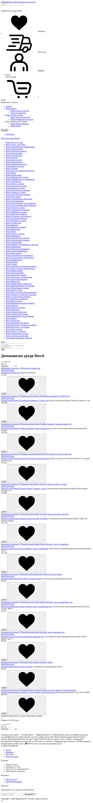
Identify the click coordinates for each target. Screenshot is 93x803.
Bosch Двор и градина (20, 111)
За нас (8, 750)
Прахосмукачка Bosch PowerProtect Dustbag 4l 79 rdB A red (25, 401)
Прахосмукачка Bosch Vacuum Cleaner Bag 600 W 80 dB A (24, 519)
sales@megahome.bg (14, 782)
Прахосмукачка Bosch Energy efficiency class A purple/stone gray (26, 607)
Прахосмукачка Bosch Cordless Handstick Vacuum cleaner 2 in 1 (26, 428)
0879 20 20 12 (11, 779)
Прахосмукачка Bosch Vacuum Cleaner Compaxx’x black (23, 488)
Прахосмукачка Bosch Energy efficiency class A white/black (24, 549)
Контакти (10, 752)
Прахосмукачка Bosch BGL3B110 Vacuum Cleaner (21, 579)
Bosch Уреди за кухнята (20, 117)
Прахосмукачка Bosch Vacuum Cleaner (16, 667)
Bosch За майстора (18, 113)
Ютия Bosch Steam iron (10, 373)
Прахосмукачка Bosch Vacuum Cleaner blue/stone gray (22, 637)
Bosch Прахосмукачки (20, 124)
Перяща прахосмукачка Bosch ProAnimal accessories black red (26, 458)
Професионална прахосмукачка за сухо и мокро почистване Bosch (28, 692)
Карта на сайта (12, 756)
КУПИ (4, 394)
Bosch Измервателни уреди (22, 119)
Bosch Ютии (16, 126)
